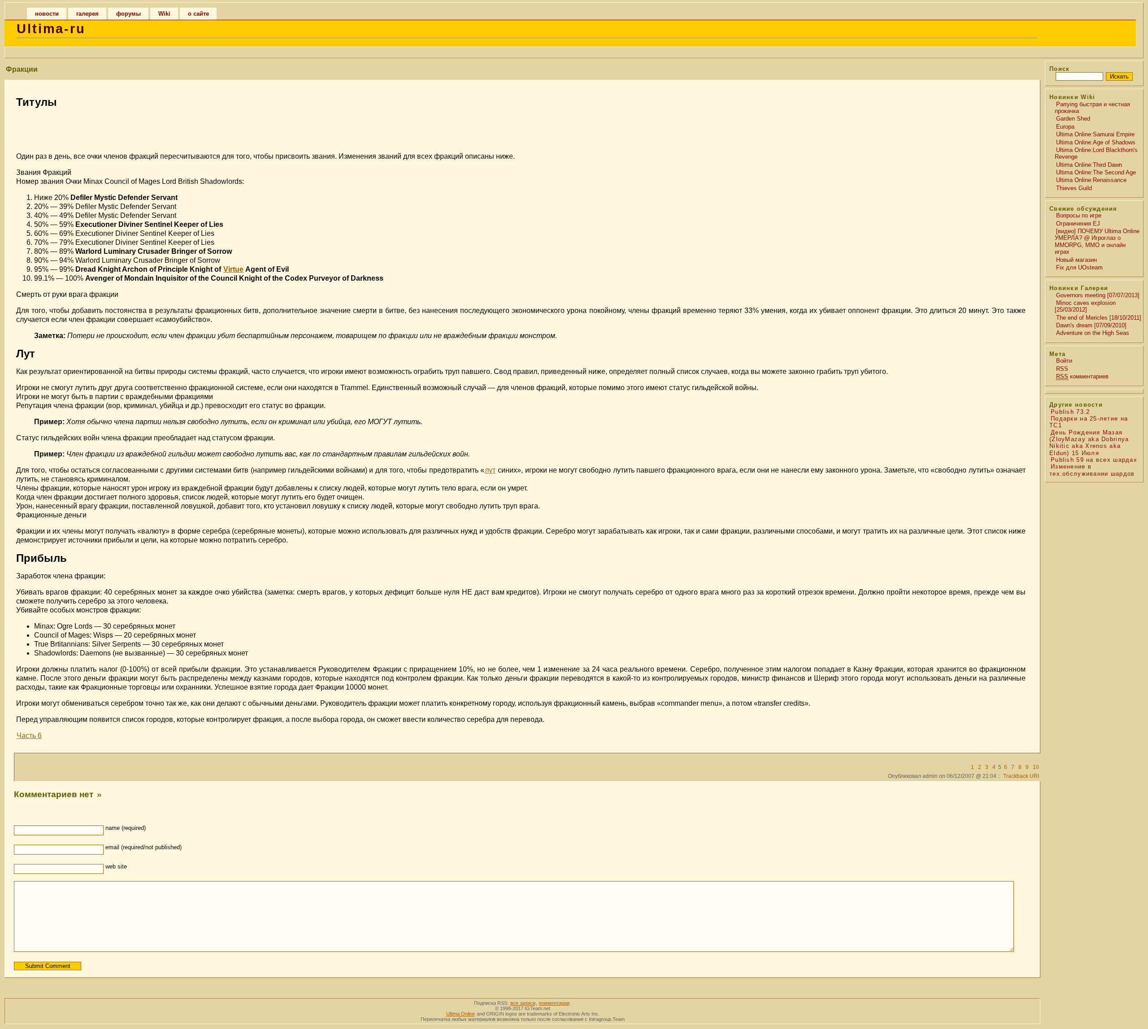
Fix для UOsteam (1079, 267)
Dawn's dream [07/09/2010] (1091, 325)
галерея (87, 13)
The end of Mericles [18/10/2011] (1098, 317)
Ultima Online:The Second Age (1096, 172)
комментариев (1082, 376)
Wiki (164, 13)
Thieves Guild (1074, 188)
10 (1036, 767)
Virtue (233, 269)
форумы (128, 13)
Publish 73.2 (1070, 411)
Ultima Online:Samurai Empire (1095, 134)
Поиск (1059, 68)
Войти (1064, 360)
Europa (1065, 126)
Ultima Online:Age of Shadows (1095, 142)
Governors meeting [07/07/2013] (1097, 295)
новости (47, 13)
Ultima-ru (51, 29)
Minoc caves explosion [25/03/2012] (1085, 306)
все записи (522, 1003)
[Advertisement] (521, 129)
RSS (1062, 368)
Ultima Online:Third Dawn (1089, 164)
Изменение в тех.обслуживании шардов (1092, 470)
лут (490, 470)
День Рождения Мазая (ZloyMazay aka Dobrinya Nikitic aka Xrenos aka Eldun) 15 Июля (1089, 442)
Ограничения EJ (1078, 223)
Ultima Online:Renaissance (1091, 180)
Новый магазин (1076, 259)
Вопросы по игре (1078, 215)
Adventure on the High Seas (1092, 333)
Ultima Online (460, 1013)
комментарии (554, 1003)
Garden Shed (1073, 118)
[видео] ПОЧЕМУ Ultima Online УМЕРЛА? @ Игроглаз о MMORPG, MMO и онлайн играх (1097, 241)
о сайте (198, 13)
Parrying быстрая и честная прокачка (1092, 107)
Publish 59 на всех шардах (1094, 459)
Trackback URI (1021, 776)
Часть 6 (29, 735)
